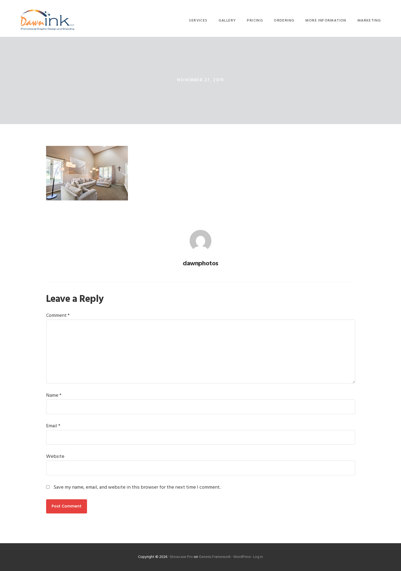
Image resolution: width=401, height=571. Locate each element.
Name (53, 395)
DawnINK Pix (47, 20)
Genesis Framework (215, 557)
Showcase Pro (181, 557)
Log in (258, 557)
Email (53, 426)
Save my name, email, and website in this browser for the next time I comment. (137, 487)
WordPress (242, 557)
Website (55, 457)
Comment (58, 316)
